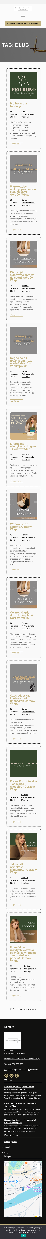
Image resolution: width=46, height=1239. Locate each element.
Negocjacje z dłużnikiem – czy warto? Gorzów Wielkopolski (20, 1121)
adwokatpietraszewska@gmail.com (23, 1069)
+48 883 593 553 (15, 1064)
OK (24, 1236)
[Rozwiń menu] (23, 16)
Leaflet (39, 1216)
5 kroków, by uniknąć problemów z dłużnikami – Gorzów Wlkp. (19, 1088)
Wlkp (37, 1059)
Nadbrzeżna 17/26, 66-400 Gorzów (19, 1059)
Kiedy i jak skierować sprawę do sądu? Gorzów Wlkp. (20, 1104)
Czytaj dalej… (17, 143)
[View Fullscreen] (7, 1164)
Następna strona (27, 1009)
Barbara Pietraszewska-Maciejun (28, 114)
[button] (23, 1189)
